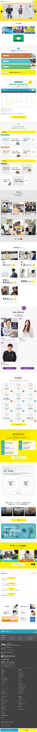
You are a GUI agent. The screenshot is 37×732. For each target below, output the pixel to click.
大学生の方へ (21, 637)
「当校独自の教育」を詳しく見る (18, 457)
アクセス (19, 707)
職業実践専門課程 (20, 703)
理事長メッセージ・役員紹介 (22, 702)
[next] (34, 90)
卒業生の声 (2, 717)
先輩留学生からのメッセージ (27, 368)
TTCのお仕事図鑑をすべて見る (18, 564)
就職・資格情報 (18, 493)
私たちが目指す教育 (21, 699)
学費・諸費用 (20, 682)
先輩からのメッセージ (21, 692)
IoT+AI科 (3, 684)
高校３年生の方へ (3, 637)
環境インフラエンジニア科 (5, 693)
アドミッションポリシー (21, 671)
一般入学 (19, 679)
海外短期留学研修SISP (4, 699)
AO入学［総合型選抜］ (21, 675)
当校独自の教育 (20, 698)
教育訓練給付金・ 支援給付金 (22, 684)
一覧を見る (32, 573)
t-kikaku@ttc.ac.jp (7, 666)
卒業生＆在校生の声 (9, 368)
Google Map (4, 648)
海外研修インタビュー (4, 702)
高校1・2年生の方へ (13, 637)
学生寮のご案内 (20, 693)
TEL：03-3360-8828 (4, 664)
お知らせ (2, 721)
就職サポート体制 (3, 709)
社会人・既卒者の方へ (31, 637)
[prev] (32, 90)
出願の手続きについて (21, 674)
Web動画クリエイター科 (5, 689)
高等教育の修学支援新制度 (21, 687)
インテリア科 (3, 675)
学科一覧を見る (18, 424)
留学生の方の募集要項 (21, 688)
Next (35, 12)
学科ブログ (6, 721)
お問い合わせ (11, 721)
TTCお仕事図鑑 (3, 713)
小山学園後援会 (3, 712)
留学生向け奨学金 (20, 691)
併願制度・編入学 (20, 680)
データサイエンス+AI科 (5, 685)
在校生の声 (2, 718)
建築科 (2, 674)
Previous (2, 12)
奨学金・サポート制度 (21, 683)
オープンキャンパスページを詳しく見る (18, 117)
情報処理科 (3, 683)
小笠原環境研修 (3, 703)
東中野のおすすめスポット (4, 706)
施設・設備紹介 (20, 706)
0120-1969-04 (9, 656)
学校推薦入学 (20, 678)
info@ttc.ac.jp (6, 659)
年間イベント (3, 698)
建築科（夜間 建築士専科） (5, 679)
